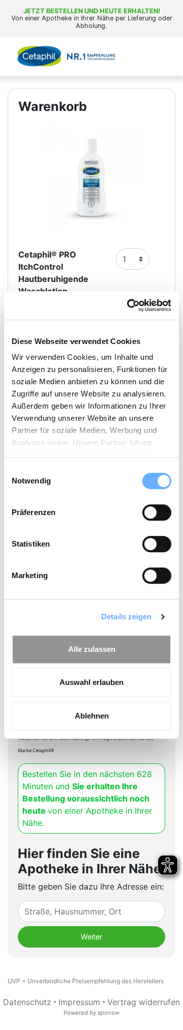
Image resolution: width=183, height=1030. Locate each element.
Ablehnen (92, 715)
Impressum (79, 1002)
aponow (108, 1012)
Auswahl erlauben (91, 682)
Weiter (91, 936)
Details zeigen (126, 616)
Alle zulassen (91, 649)
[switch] (156, 512)
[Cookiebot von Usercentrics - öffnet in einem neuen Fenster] (129, 305)
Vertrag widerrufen (143, 1002)
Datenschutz (27, 1002)
